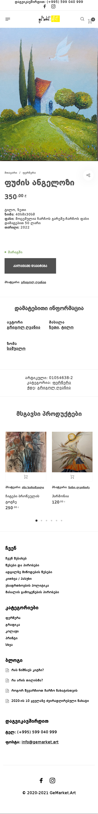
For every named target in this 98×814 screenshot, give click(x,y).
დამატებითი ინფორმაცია (49, 308)
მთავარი (11, 172)
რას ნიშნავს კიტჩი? (27, 670)
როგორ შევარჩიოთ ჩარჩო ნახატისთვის (44, 691)
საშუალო (16, 349)
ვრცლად (25, 476)
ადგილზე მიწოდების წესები (28, 572)
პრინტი (11, 638)
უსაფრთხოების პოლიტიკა (27, 586)
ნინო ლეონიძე (79, 487)
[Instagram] (53, 7)
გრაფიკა (12, 625)
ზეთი (54, 327)
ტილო (67, 327)
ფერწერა (29, 172)
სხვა (9, 645)
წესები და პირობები (22, 565)
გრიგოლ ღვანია (33, 282)
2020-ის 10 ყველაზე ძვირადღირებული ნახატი (50, 701)
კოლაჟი (12, 631)
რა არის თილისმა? (27, 680)
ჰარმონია (60, 496)
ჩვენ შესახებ (16, 558)
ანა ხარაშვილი (33, 487)
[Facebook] (45, 7)
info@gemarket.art (40, 742)
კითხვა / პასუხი (18, 579)
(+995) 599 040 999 (65, 2)
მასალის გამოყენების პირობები (32, 592)
